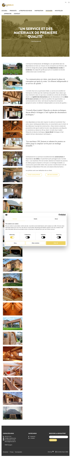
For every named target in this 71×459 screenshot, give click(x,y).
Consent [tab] (15, 218)
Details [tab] (35, 218)
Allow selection (35, 243)
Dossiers (49, 11)
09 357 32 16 (8, 436)
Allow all (56, 243)
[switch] (28, 237)
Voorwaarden (18, 452)
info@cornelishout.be (10, 438)
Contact (17, 14)
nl (66, 2)
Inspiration (39, 11)
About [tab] (56, 218)
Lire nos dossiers (52, 175)
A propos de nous (25, 11)
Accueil (4, 11)
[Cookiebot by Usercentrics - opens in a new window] (60, 215)
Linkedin (32, 438)
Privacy (11, 452)
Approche (7, 14)
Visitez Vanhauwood (34, 175)
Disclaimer (5, 452)
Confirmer (53, 440)
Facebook (32, 436)
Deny (15, 243)
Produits (13, 11)
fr (68, 2)
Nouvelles (59, 11)
